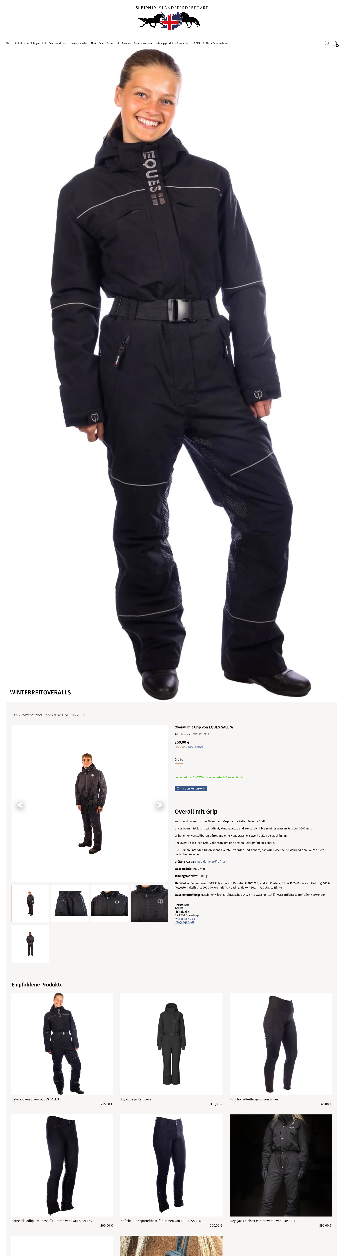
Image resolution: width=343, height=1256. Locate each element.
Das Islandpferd (58, 43)
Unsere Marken (79, 43)
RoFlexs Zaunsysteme (215, 43)
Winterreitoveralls (31, 715)
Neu (93, 43)
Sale (101, 43)
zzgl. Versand (195, 746)
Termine (126, 43)
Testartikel (113, 43)
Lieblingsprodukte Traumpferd (172, 43)
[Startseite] (172, 18)
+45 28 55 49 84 (185, 918)
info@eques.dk (184, 922)
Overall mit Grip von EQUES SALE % (64, 715)
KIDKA (196, 43)
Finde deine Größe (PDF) (211, 861)
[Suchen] (327, 43)
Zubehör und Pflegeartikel (30, 43)
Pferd (9, 43)
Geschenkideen (143, 43)
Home (15, 715)
